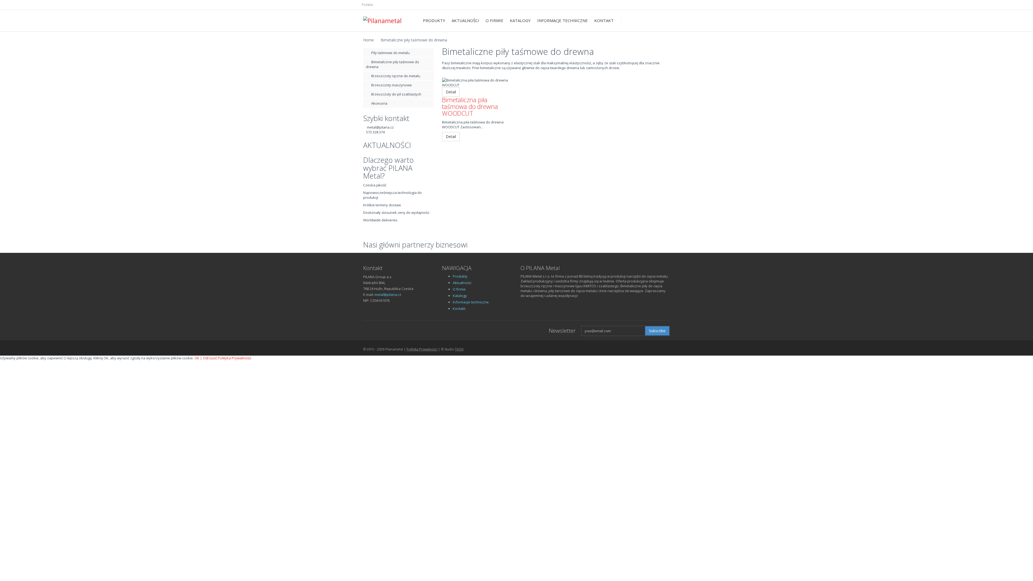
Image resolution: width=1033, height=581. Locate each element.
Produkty (434, 20)
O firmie (494, 20)
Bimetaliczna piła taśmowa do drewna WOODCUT (470, 106)
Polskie (367, 4)
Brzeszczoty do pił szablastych (396, 94)
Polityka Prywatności (421, 349)
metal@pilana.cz (380, 127)
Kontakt (604, 20)
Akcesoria (379, 103)
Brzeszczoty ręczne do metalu (395, 75)
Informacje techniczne (562, 20)
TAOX (459, 349)
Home (368, 39)
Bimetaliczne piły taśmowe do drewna (414, 39)
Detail (451, 91)
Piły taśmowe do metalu (390, 52)
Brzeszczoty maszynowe (391, 85)
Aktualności (465, 20)
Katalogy (520, 20)
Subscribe (657, 330)
